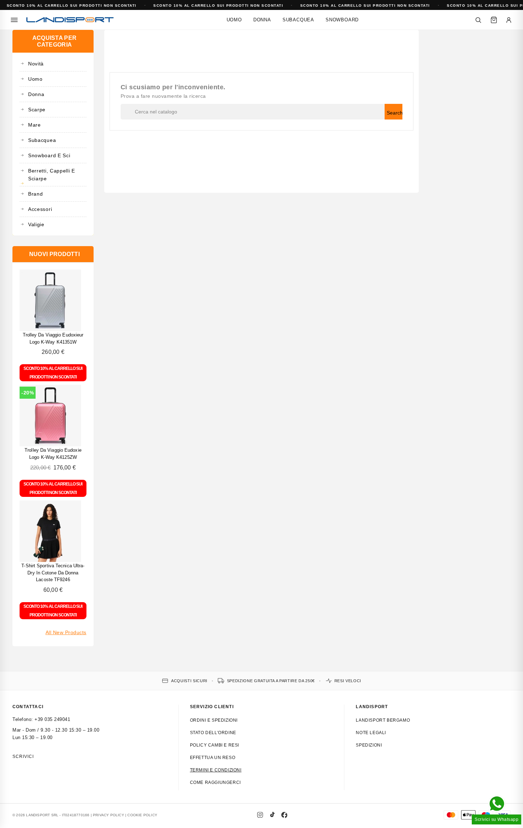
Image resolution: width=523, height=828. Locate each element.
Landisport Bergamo (383, 720)
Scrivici (23, 756)
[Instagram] (260, 814)
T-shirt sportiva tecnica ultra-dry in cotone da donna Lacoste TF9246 (52, 573)
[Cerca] (478, 20)
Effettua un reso (213, 757)
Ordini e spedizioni (214, 720)
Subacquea (298, 19)
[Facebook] (284, 814)
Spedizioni (369, 745)
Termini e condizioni (216, 770)
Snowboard (342, 19)
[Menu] (14, 20)
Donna (262, 19)
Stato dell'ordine (213, 732)
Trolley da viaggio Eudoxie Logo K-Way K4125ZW (53, 453)
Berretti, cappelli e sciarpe (51, 174)
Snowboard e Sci (49, 155)
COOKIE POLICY (142, 815)
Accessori (40, 209)
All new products (66, 632)
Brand (35, 194)
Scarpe (37, 109)
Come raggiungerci (215, 782)
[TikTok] (272, 814)
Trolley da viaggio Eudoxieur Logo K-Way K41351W (53, 338)
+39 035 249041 (52, 719)
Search (394, 113)
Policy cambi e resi (214, 745)
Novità (36, 64)
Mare (34, 125)
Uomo (234, 19)
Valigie (36, 224)
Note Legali (371, 732)
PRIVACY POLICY (108, 815)
